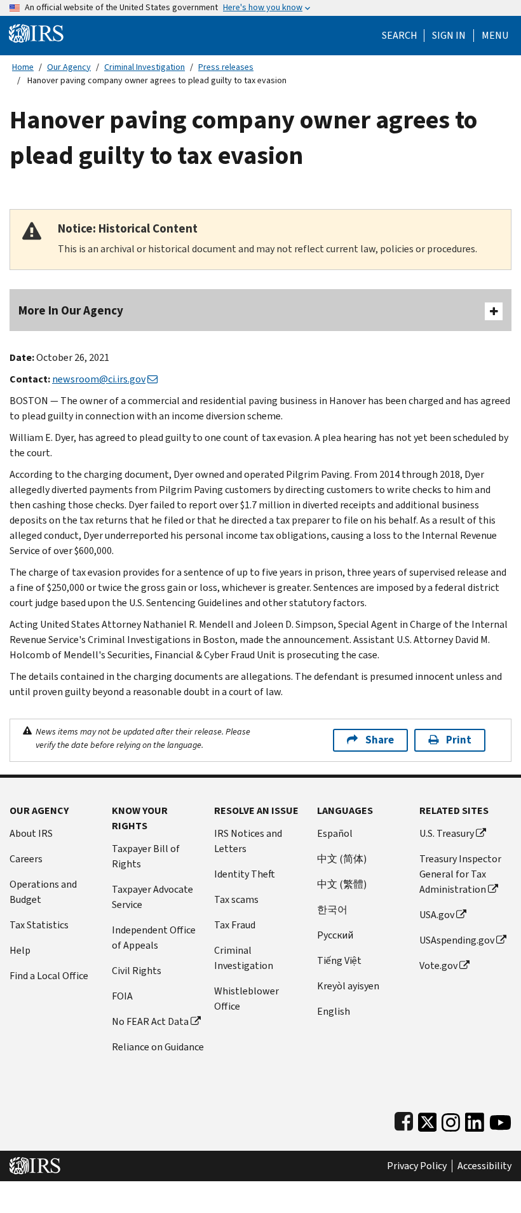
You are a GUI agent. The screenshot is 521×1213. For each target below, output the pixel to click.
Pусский (335, 935)
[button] (449, 35)
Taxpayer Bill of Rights (146, 856)
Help (20, 950)
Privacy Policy (417, 1166)
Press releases (226, 67)
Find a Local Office (49, 975)
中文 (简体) (342, 858)
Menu (495, 35)
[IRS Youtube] (500, 1119)
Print (458, 740)
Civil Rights (136, 970)
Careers (26, 858)
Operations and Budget (43, 892)
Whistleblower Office (246, 998)
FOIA (122, 996)
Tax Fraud (234, 925)
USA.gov (436, 914)
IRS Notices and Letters (248, 841)
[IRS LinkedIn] (474, 1119)
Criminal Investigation (144, 67)
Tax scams (236, 899)
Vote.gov (438, 965)
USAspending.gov (456, 940)
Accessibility (484, 1166)
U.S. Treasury (446, 833)
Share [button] (379, 740)
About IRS (31, 833)
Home (23, 67)
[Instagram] (451, 1119)
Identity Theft (244, 874)
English (333, 1011)
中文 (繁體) (342, 884)
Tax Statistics (39, 925)
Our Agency (69, 67)
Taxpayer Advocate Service (152, 897)
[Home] (36, 32)
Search (399, 35)
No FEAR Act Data (150, 1021)
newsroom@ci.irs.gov (98, 379)
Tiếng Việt (339, 960)
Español (335, 833)
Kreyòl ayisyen (348, 986)
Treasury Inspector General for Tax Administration (460, 874)
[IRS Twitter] (427, 1119)
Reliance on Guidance (158, 1047)
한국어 (332, 909)
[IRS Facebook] (404, 1119)
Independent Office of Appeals (154, 937)
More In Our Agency (70, 310)
